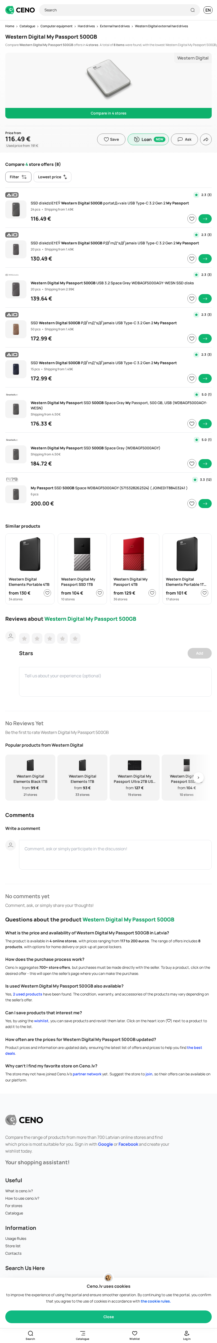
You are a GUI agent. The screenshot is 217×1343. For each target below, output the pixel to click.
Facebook (128, 1144)
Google (105, 1144)
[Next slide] (198, 778)
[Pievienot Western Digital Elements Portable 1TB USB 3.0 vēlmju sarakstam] (204, 593)
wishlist (41, 1020)
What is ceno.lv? (19, 1190)
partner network (87, 1073)
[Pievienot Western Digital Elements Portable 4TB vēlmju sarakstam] (47, 593)
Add (199, 653)
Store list (13, 1245)
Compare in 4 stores (108, 113)
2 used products (27, 994)
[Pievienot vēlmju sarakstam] (191, 218)
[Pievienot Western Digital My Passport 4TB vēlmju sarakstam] (152, 593)
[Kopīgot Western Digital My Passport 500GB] (206, 139)
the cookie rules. (156, 1301)
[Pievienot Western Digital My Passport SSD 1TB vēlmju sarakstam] (99, 593)
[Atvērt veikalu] (205, 218)
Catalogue (14, 1213)
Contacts (13, 1253)
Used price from (22, 145)
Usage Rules (15, 1238)
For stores (13, 1205)
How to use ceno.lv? (22, 1198)
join (149, 1073)
